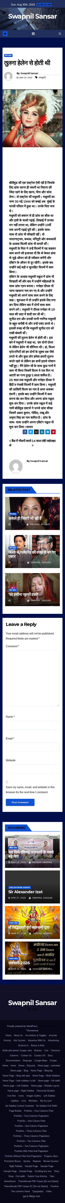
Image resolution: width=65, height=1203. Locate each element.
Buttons (38, 1050)
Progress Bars (51, 1156)
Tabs (52, 1176)
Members (33, 1101)
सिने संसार (8, 55)
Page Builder (15, 1111)
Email (10, 738)
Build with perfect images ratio (17, 1050)
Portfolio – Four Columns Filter (39, 1111)
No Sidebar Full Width (46, 1106)
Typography (38, 1191)
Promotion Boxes (12, 1161)
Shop (56, 1171)
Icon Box (11, 1095)
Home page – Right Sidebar (21, 1090)
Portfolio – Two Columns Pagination (31, 1146)
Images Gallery (33, 1095)
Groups (53, 1060)
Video (49, 1191)
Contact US (39, 1055)
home (13, 1065)
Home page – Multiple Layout (45, 1085)
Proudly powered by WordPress (22, 1026)
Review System (50, 1161)
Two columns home (20, 1191)
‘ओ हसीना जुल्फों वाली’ (23, 594)
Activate (53, 1035)
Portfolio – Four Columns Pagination (31, 1116)
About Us (18, 1035)
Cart (46, 1050)
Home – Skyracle (26, 1065)
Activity (7, 1040)
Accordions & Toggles (35, 1035)
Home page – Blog (19, 1070)
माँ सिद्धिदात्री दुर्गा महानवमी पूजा (28, 927)
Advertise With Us (37, 1040)
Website (11, 760)
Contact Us (26, 1055)
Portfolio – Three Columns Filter (31, 1131)
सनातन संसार (13, 923)
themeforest (10, 1181)
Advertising (53, 1040)
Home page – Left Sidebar (15, 1085)
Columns (14, 1055)
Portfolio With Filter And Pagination (31, 1151)
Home (8, 1035)
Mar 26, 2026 (18, 969)
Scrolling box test (43, 1171)
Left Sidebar (49, 1095)
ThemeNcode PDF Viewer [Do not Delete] (38, 1181)
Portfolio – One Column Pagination (31, 1126)
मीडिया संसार (13, 848)
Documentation (13, 1060)
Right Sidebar (15, 1166)
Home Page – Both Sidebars (46, 1075)
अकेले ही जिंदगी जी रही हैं (24, 518)
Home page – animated (49, 1065)
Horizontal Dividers (46, 1090)
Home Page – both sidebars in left (19, 1080)
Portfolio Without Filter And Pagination (23, 1156)
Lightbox (15, 1101)
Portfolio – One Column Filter (31, 1121)
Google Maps (40, 1060)
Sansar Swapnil (42, 862)
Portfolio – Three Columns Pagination (31, 1136)
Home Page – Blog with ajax (16, 1075)
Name (10, 716)
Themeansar (32, 1030)
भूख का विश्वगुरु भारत (31, 1196)
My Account (46, 1101)
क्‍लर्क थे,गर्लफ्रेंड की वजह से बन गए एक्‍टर (32, 554)
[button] (60, 33)
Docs (50, 1055)
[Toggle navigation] (33, 33)
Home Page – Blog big (41, 1070)
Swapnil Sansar (32, 16)
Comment (12, 646)
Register (37, 1161)
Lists (24, 1101)
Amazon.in (23, 1045)
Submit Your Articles (37, 1176)
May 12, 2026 (18, 862)
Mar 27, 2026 (18, 933)
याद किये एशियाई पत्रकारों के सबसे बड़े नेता (31, 854)
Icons (21, 1095)
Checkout (55, 1050)
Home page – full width (49, 1080)
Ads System (20, 1040)
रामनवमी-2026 (19, 962)
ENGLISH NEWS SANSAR (19, 887)
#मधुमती (42, 77)
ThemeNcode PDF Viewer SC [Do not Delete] (26, 1186)
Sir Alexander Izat (25, 891)
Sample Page (31, 1166)
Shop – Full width (16, 1176)
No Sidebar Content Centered (20, 1106)
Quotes (26, 1161)
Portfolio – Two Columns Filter (31, 1141)
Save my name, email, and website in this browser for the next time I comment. (30, 790)
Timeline (54, 1186)
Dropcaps (27, 1060)
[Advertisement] (32, 164)
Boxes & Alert (37, 1045)
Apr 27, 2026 (18, 898)
